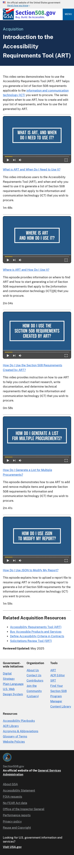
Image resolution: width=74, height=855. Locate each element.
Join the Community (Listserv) (34, 691)
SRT (53, 680)
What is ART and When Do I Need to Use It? (31, 169)
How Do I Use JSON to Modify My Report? (30, 570)
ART (53, 670)
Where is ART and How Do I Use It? (26, 269)
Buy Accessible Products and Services (35, 631)
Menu (68, 14)
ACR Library (11, 726)
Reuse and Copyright (17, 827)
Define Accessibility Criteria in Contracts (37, 636)
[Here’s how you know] (37, 4)
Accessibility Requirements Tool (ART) (35, 627)
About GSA (10, 784)
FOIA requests (12, 796)
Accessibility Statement (19, 790)
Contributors (35, 680)
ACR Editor (57, 675)
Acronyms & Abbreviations (20, 731)
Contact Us (34, 675)
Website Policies (14, 741)
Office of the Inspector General (23, 809)
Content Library (60, 706)
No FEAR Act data (15, 803)
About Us (33, 670)
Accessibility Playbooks (19, 721)
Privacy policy (12, 821)
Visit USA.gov (12, 847)
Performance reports (17, 815)
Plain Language (13, 684)
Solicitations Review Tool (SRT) (31, 641)
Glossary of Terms (15, 736)
